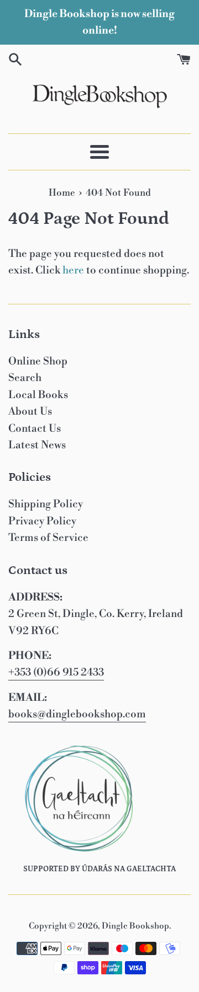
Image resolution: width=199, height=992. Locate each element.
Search (24, 377)
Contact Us (34, 428)
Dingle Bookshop (135, 926)
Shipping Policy (45, 504)
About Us (30, 411)
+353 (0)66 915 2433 (56, 672)
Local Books (38, 394)
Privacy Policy (42, 521)
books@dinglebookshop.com (77, 714)
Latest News (37, 445)
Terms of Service (48, 537)
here (73, 270)
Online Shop (37, 361)
